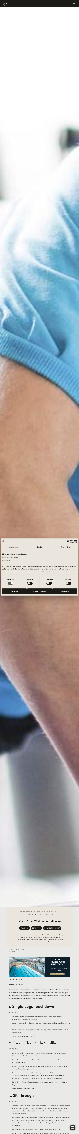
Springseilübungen (29, 993)
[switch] (30, 583)
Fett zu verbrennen (23, 995)
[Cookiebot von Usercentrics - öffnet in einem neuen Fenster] (68, 541)
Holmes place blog (40, 912)
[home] (4, 4)
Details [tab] (39, 547)
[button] (74, 3)
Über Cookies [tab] (65, 547)
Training (54, 912)
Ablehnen (14, 591)
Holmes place (24, 912)
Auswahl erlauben (39, 591)
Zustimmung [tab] (13, 547)
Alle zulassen (64, 591)
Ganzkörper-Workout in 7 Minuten (40, 914)
